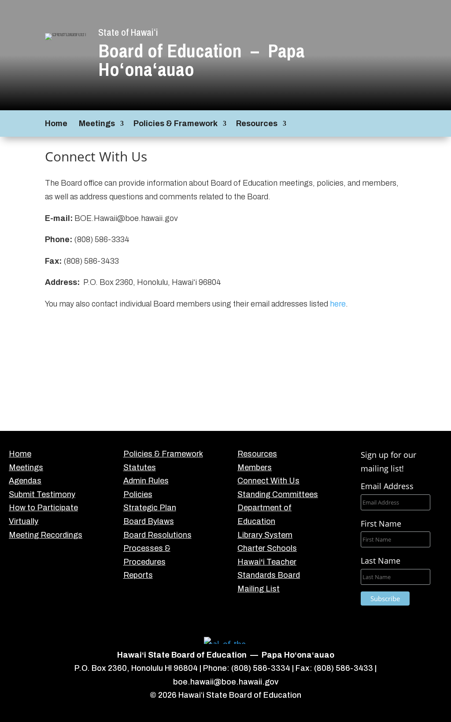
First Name (381, 523)
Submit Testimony (42, 494)
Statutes (139, 467)
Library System (264, 535)
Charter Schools (267, 548)
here (338, 303)
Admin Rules (146, 480)
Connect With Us (268, 480)
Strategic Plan (149, 507)
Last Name (380, 560)
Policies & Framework (175, 124)
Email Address (387, 486)
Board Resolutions (157, 535)
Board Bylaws (148, 521)
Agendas (25, 480)
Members (254, 467)
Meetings (97, 124)
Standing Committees (277, 494)
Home (20, 453)
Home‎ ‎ (57, 124)
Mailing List (258, 588)
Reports (138, 575)
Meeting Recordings (45, 535)
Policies (137, 494)
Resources (256, 124)
